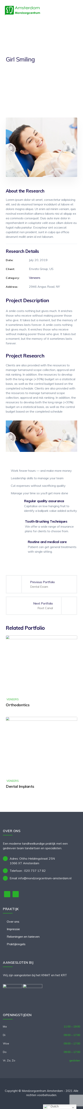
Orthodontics (17, 704)
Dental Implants (20, 786)
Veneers (34, 278)
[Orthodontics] (70, 642)
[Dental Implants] (70, 723)
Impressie (13, 929)
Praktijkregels (16, 944)
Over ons (13, 921)
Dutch (54, 1106)
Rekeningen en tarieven (23, 936)
